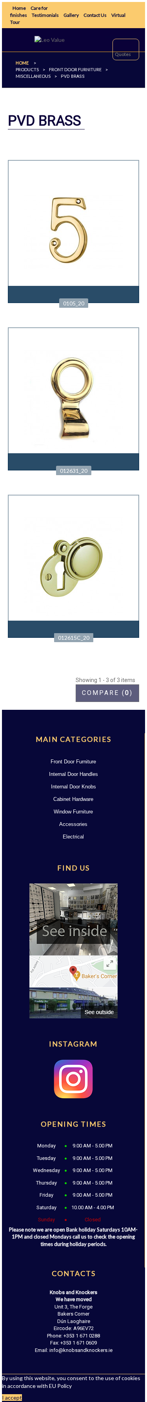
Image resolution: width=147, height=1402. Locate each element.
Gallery (71, 15)
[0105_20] (73, 231)
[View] (73, 294)
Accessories (73, 824)
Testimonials (45, 15)
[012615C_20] (73, 565)
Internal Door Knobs (73, 787)
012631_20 (73, 470)
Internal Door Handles (73, 774)
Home (19, 8)
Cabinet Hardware (73, 799)
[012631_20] (73, 398)
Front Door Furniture (73, 762)
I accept (12, 1397)
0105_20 (73, 303)
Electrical (73, 837)
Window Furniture (73, 812)
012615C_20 (73, 637)
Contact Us (95, 15)
